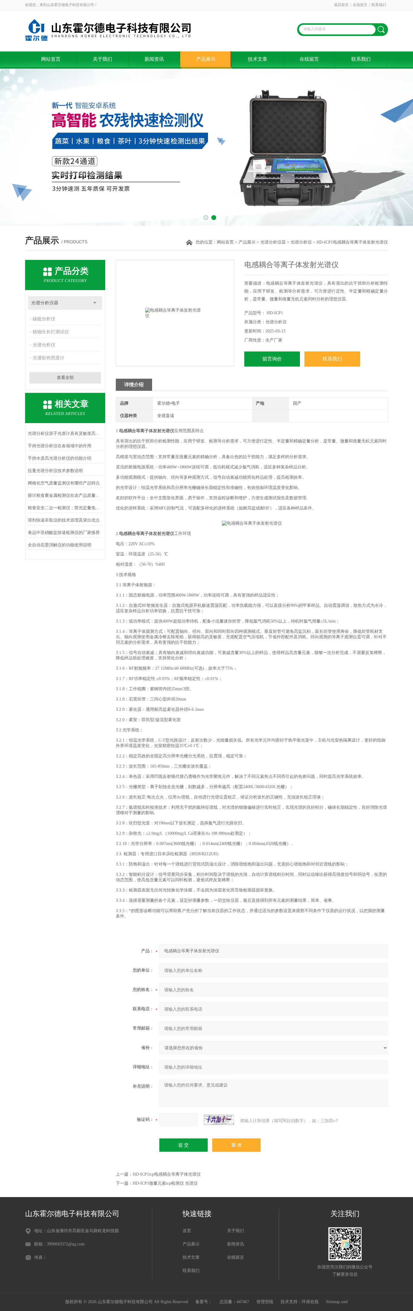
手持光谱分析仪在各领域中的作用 (59, 446)
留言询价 (272, 358)
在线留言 (360, 5)
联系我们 (379, 5)
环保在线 (310, 1302)
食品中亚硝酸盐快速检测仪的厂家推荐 (64, 532)
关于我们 (102, 59)
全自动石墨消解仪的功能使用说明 (59, 545)
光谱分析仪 (301, 242)
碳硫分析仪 (44, 318)
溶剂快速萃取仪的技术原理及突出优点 (64, 520)
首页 (187, 1230)
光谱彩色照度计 (48, 357)
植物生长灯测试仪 (51, 331)
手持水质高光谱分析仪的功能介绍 (59, 458)
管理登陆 (264, 1302)
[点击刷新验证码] (219, 1120)
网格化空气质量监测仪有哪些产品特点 (64, 483)
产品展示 (206, 59)
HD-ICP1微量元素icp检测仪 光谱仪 (165, 1183)
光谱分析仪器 (273, 242)
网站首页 (50, 59)
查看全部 (65, 377)
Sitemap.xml (337, 1302)
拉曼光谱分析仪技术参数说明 (55, 470)
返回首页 (341, 5)
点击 (94, 303)
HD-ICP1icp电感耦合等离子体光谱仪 (167, 1174)
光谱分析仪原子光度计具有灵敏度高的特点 (65, 433)
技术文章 (257, 59)
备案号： (203, 1302)
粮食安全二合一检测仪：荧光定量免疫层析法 (65, 508)
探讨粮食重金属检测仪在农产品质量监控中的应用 (65, 495)
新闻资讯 (154, 59)
